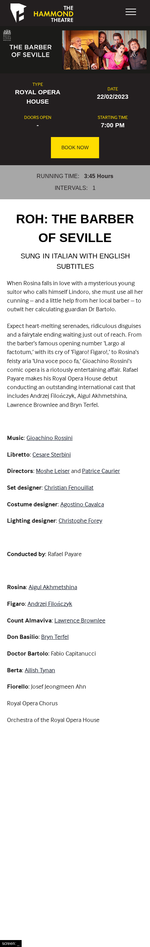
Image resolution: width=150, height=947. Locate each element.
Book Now (75, 147)
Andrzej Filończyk (50, 604)
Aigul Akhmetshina (53, 587)
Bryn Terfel (55, 637)
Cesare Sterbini (51, 454)
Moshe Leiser (53, 471)
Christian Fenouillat (68, 487)
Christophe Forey (80, 520)
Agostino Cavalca (82, 504)
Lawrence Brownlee (79, 620)
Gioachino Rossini (50, 438)
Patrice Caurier (101, 471)
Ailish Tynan (40, 670)
